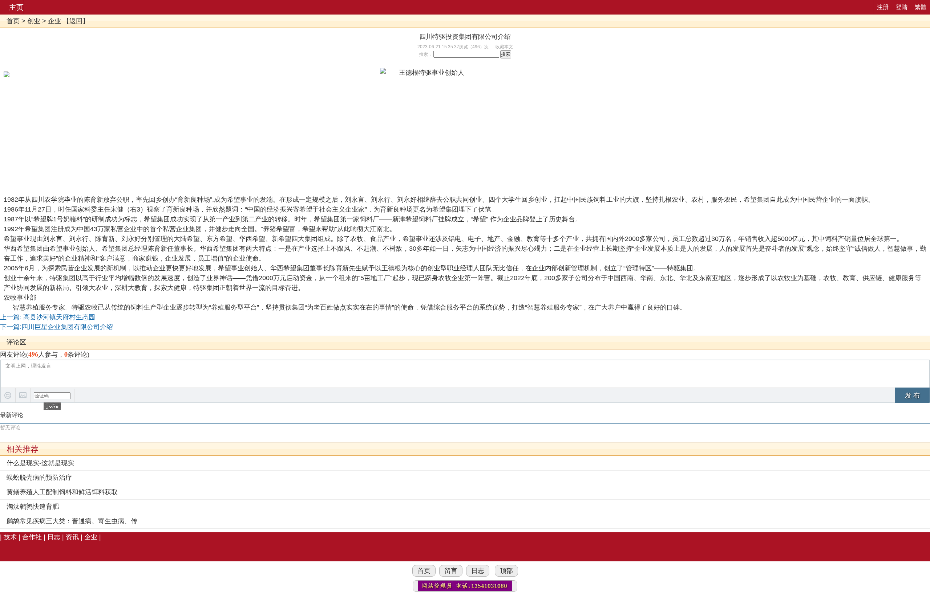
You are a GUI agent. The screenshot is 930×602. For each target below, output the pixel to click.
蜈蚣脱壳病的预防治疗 (39, 477)
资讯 (72, 537)
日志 (53, 537)
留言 (450, 570)
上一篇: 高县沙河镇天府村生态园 (47, 317)
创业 (33, 21)
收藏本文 (504, 46)
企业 (54, 21)
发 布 (912, 395)
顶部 (506, 570)
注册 (883, 7)
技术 (10, 537)
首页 (13, 21)
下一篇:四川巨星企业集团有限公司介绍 (56, 327)
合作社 (32, 537)
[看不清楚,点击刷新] (52, 406)
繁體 (920, 7)
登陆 (901, 7)
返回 (75, 21)
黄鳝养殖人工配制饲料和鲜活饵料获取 (62, 492)
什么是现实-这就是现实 (40, 463)
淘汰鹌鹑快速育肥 (33, 506)
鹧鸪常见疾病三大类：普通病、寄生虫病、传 (72, 521)
